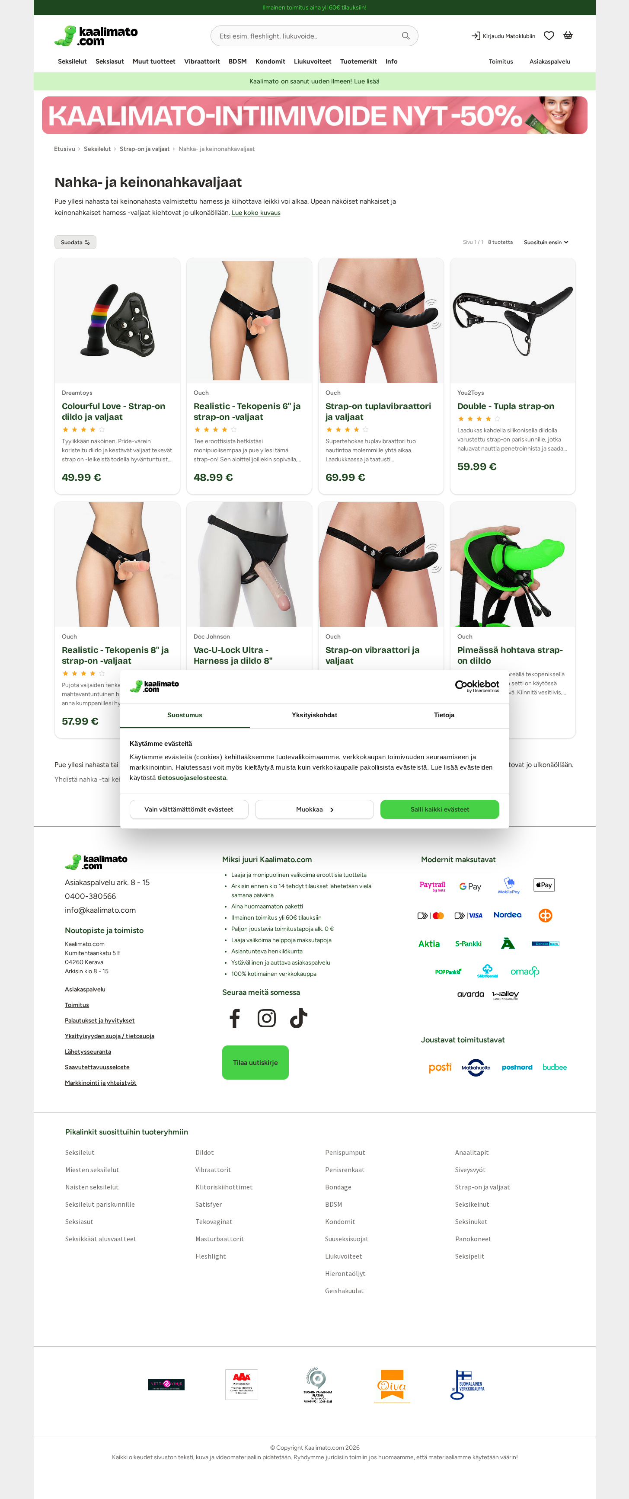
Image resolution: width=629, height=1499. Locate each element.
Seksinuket (471, 1221)
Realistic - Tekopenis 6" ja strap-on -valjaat (247, 411)
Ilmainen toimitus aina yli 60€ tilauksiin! (314, 7)
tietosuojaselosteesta (192, 777)
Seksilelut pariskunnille (99, 1204)
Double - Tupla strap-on (506, 406)
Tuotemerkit (358, 61)
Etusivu (64, 149)
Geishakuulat (344, 1290)
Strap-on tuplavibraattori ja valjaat (379, 411)
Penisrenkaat (345, 1169)
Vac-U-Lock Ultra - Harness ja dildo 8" (233, 655)
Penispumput (345, 1152)
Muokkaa (309, 809)
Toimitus (501, 61)
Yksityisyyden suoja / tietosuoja (109, 1036)
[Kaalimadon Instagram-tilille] (266, 1018)
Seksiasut (110, 61)
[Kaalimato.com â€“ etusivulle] (96, 862)
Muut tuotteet (154, 61)
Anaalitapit (472, 1152)
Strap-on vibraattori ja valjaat (373, 655)
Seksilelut (72, 61)
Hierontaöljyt (345, 1273)
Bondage (338, 1187)
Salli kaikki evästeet (440, 809)
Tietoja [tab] (444, 715)
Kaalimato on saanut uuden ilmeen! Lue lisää (314, 81)
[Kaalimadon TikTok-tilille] (298, 1018)
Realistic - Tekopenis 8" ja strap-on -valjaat (115, 655)
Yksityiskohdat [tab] (314, 715)
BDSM (238, 61)
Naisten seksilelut (91, 1187)
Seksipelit (470, 1256)
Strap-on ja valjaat (482, 1187)
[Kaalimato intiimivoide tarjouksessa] (314, 115)
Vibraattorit (202, 61)
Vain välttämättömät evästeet (188, 809)
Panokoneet (473, 1238)
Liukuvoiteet (313, 61)
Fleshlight (210, 1256)
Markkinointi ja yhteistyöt (101, 1083)
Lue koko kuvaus (256, 213)
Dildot (204, 1152)
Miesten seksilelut (92, 1169)
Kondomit (270, 61)
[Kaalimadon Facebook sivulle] (234, 1018)
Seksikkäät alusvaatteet (100, 1238)
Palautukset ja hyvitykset (100, 1021)
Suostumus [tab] (184, 715)
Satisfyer (208, 1204)
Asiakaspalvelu (550, 61)
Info (392, 61)
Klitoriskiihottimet (223, 1187)
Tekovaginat (213, 1221)
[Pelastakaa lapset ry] (166, 1385)
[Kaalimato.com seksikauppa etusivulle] (129, 36)
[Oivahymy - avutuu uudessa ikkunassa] (392, 1385)
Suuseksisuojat (347, 1238)
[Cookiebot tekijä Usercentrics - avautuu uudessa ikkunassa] (461, 686)
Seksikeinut (472, 1204)
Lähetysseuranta (88, 1052)
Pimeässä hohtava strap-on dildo (510, 655)
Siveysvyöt (470, 1169)
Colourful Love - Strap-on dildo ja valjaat (114, 411)
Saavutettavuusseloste (97, 1067)
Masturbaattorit (219, 1238)
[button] (406, 36)
